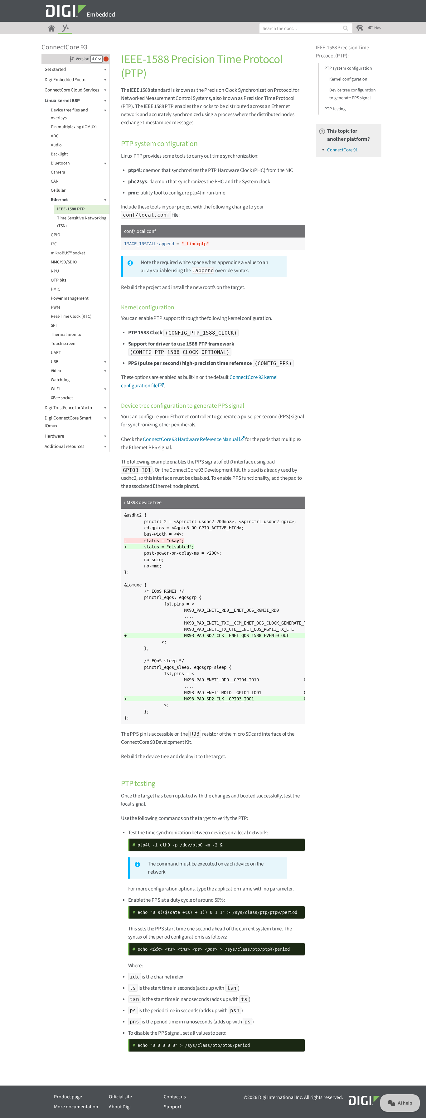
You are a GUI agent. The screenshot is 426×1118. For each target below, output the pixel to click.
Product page (68, 1096)
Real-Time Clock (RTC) (71, 316)
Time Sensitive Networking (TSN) (81, 222)
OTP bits (58, 280)
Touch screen (63, 344)
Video (56, 371)
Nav (377, 28)
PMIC (55, 289)
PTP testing (335, 109)
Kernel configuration (348, 79)
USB (54, 362)
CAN (55, 181)
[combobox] (306, 28)
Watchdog (60, 380)
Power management (70, 298)
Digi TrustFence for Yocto (68, 408)
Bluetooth (60, 163)
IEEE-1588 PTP (71, 209)
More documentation (76, 1106)
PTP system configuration (348, 68)
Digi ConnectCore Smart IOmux (68, 422)
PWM (55, 307)
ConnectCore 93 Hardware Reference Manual (190, 439)
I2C (54, 244)
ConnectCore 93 (64, 47)
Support (172, 1106)
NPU (55, 271)
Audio (56, 145)
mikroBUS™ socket (68, 253)
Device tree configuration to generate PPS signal (352, 94)
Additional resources (64, 446)
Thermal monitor (67, 334)
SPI (54, 325)
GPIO (55, 235)
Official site (120, 1096)
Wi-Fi (55, 389)
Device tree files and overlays (69, 114)
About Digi (120, 1106)
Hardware (54, 436)
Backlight (59, 154)
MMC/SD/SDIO (64, 262)
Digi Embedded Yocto (65, 79)
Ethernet (59, 200)
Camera (58, 172)
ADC (55, 136)
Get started (55, 69)
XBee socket (62, 398)
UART (56, 353)
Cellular (58, 190)
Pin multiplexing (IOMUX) (74, 127)
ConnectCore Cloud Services (72, 90)
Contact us (175, 1096)
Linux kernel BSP (62, 100)
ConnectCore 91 (342, 150)
